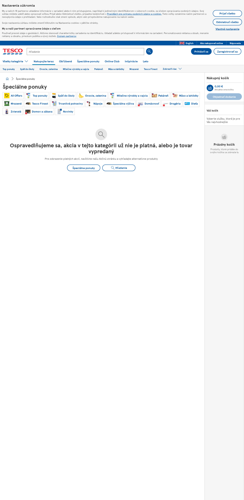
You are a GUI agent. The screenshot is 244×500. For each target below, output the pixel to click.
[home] (7, 78)
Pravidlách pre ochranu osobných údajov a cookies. (134, 13)
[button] (186, 43)
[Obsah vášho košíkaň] (210, 88)
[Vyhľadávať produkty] (149, 51)
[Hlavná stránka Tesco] (13, 52)
